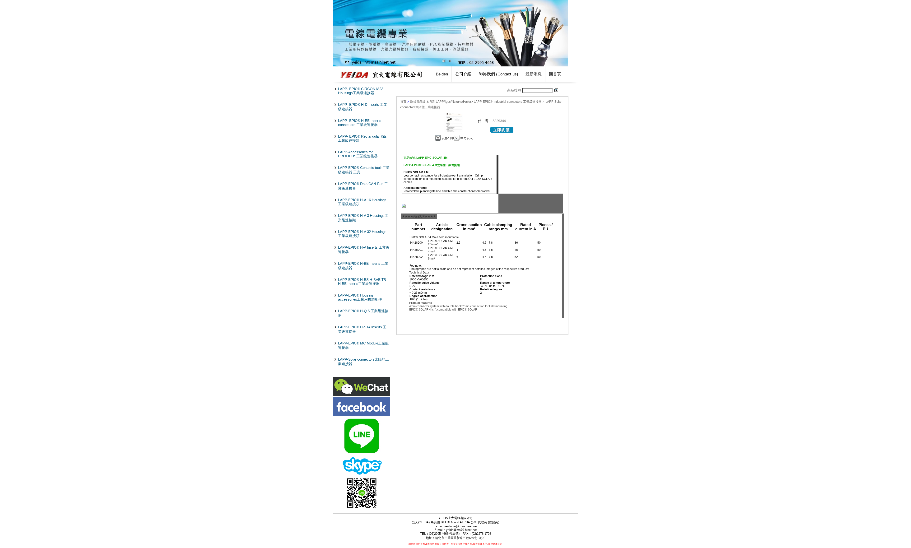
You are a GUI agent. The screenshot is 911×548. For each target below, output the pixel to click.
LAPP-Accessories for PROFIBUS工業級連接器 (358, 154)
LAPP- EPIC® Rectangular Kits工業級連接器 (362, 138)
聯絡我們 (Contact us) (498, 74)
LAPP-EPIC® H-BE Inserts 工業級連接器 (363, 265)
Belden (442, 74)
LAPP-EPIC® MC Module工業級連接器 (363, 345)
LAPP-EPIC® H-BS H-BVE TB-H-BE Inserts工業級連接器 (362, 282)
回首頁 (555, 74)
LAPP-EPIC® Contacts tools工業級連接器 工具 (364, 170)
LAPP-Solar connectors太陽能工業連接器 (363, 361)
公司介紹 (463, 74)
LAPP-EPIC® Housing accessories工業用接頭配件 (360, 297)
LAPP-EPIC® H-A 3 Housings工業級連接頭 (363, 218)
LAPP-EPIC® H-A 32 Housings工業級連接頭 (362, 234)
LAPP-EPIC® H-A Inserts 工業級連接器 (363, 249)
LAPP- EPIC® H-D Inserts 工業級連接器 (362, 106)
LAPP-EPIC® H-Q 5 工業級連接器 (363, 313)
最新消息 (533, 74)
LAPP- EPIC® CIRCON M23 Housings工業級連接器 (360, 91)
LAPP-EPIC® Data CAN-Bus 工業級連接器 (363, 186)
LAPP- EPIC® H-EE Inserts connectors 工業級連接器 (359, 123)
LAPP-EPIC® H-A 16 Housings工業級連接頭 (362, 202)
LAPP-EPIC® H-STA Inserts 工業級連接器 (362, 329)
